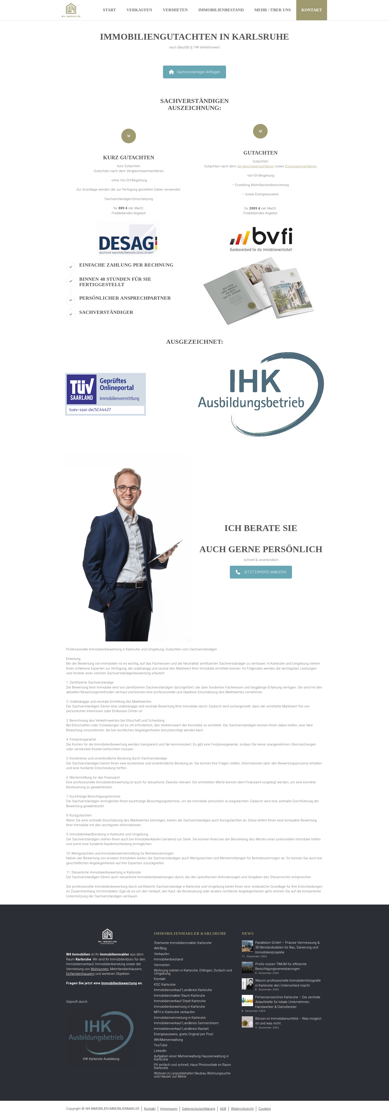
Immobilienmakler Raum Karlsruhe (179, 996)
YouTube (160, 1045)
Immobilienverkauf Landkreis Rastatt (181, 1029)
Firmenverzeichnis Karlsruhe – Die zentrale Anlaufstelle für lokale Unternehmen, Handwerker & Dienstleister (287, 1002)
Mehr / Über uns (272, 10)
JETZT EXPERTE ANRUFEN (265, 572)
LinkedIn (160, 1051)
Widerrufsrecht (242, 1109)
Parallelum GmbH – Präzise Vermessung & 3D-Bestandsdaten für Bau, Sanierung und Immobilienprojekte (287, 947)
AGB (223, 1109)
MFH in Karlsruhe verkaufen (174, 1012)
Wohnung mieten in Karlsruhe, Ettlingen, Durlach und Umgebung (193, 972)
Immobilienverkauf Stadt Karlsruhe (180, 1001)
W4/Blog (160, 948)
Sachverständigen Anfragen (198, 72)
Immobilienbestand (221, 10)
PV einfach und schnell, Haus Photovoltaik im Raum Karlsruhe (192, 1066)
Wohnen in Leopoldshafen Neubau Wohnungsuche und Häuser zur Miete (192, 1074)
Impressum (168, 1109)
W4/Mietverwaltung (168, 1040)
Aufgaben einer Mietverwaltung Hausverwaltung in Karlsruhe (191, 1057)
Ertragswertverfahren (301, 166)
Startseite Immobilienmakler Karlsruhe (183, 943)
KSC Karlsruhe (165, 985)
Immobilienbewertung (119, 983)
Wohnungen (100, 969)
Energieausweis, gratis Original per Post (183, 1034)
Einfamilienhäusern (80, 974)
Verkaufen (139, 10)
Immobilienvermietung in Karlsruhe (180, 1018)
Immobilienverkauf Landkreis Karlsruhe (183, 990)
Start (109, 10)
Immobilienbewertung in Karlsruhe (179, 1007)
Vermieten (175, 10)
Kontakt (311, 10)
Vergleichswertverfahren (255, 166)
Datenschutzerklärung (198, 1109)
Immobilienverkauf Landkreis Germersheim (186, 1023)
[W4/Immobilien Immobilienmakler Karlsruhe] (71, 10)
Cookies (264, 1109)
